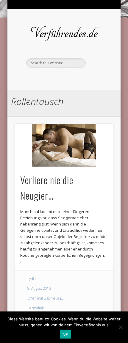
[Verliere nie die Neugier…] (64, 145)
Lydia (31, 278)
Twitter (63, 78)
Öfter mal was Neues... (45, 298)
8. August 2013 (39, 288)
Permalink (35, 308)
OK (65, 334)
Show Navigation (99, 32)
